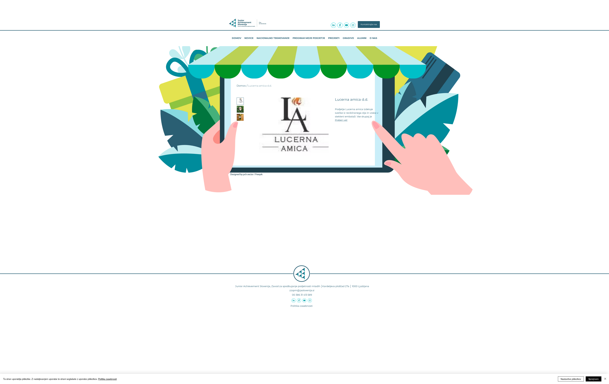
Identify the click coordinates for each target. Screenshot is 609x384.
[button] (369, 24)
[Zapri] (605, 378)
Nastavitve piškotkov (571, 379)
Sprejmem (593, 379)
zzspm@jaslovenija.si (301, 290)
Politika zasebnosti (302, 305)
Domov (241, 85)
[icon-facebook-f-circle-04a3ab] (340, 25)
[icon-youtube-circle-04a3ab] (346, 25)
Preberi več (341, 120)
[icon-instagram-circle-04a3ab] (353, 25)
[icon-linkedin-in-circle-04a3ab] (333, 25)
